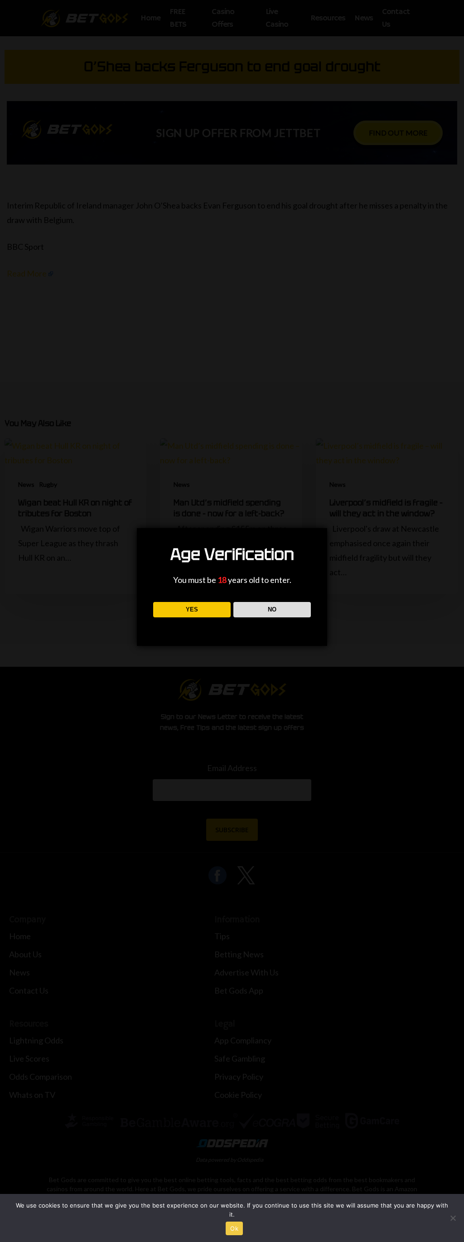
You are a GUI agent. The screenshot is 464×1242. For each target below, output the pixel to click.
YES (192, 609)
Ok (234, 1228)
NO (272, 609)
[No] (452, 1218)
